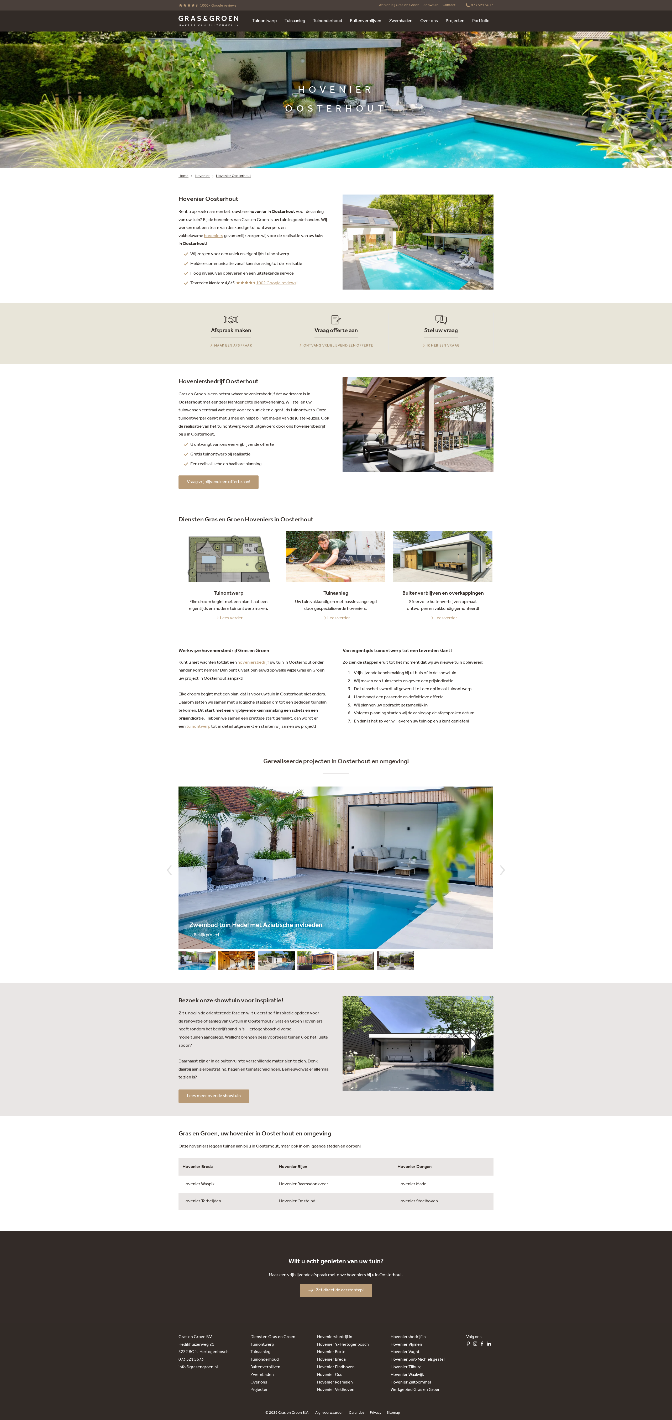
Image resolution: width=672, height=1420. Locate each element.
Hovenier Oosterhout (233, 176)
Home (183, 176)
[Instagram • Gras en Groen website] (476, 1345)
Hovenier (202, 176)
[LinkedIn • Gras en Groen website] (490, 1345)
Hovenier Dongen (414, 1166)
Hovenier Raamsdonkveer (303, 1184)
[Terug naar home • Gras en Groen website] (208, 21)
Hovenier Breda (197, 1166)
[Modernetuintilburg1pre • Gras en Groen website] (395, 961)
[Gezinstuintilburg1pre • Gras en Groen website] (355, 961)
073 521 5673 (191, 1359)
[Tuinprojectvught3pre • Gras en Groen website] (236, 961)
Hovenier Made (411, 1184)
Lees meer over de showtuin (214, 1096)
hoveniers (213, 236)
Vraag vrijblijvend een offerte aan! (218, 482)
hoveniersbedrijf (253, 662)
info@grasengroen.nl (198, 1367)
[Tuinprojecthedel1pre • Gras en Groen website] (197, 961)
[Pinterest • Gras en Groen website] (469, 1345)
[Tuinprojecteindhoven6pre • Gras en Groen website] (276, 961)
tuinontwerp (198, 726)
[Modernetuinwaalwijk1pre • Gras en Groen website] (315, 961)
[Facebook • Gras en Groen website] (483, 1345)
